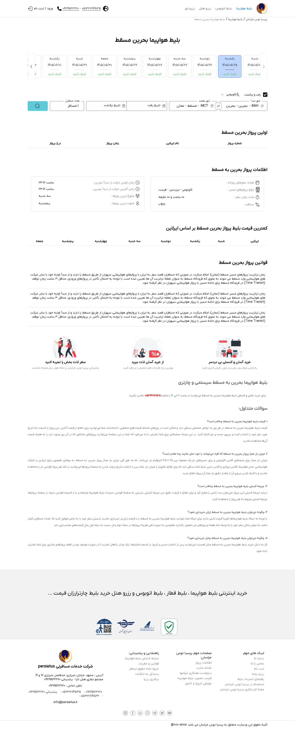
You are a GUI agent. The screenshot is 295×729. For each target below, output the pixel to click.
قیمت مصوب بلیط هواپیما (195, 678)
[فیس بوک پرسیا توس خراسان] (132, 713)
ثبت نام (259, 669)
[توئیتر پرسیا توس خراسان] (162, 713)
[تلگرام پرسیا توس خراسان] (154, 713)
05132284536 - (89, 696)
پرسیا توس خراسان (256, 19)
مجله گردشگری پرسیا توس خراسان (242, 690)
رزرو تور (189, 8)
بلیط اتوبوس (223, 8)
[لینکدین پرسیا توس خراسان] (140, 713)
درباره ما (259, 658)
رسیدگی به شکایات (147, 674)
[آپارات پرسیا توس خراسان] (125, 713)
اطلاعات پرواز (203, 663)
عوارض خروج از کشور (198, 683)
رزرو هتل (205, 8)
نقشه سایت (204, 668)
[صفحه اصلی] (262, 8)
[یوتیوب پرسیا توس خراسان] (169, 713)
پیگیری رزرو (151, 679)
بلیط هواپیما (244, 8)
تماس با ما (257, 664)
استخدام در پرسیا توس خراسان (244, 684)
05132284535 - (70, 692)
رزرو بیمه (258, 674)
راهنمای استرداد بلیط (251, 679)
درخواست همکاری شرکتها (196, 673)
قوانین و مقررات (148, 664)
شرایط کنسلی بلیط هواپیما (142, 658)
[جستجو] (38, 106)
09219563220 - (92, 692)
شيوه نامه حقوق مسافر (144, 669)
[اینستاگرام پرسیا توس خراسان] (147, 713)
